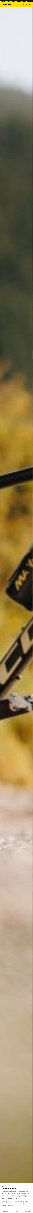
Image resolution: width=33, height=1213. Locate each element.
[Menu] (29, 4)
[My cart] (26, 4)
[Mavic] (7, 4)
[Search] (23, 4)
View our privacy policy (7, 1205)
